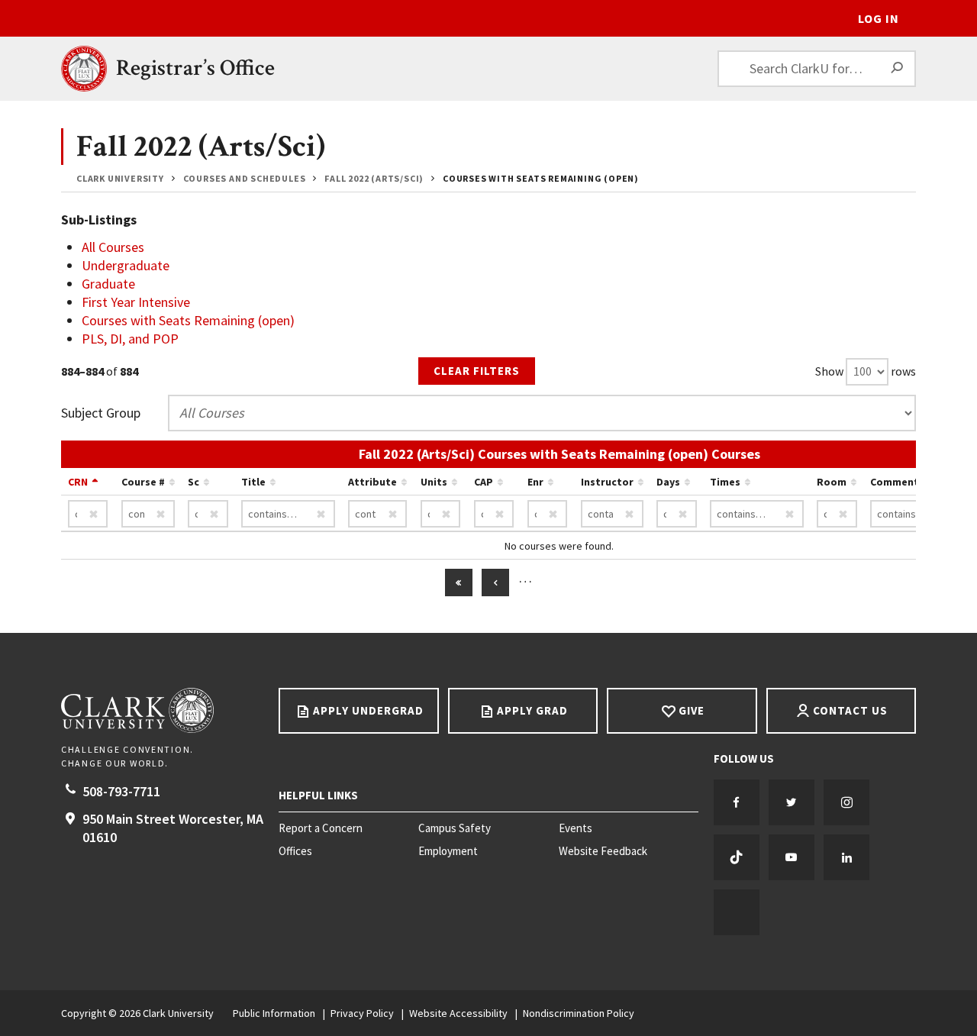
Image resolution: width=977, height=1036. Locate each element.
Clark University (120, 178)
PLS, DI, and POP (130, 338)
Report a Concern (321, 828)
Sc (193, 482)
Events (575, 828)
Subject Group (100, 412)
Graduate (108, 283)
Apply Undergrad (368, 710)
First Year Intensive (136, 302)
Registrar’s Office (195, 68)
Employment (448, 851)
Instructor (607, 482)
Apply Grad (532, 710)
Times (725, 482)
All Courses (113, 247)
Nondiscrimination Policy (578, 1013)
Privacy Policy (362, 1013)
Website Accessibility (458, 1013)
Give (692, 710)
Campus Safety (454, 828)
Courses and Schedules (244, 178)
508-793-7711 (121, 791)
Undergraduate (125, 265)
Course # (143, 482)
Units (434, 482)
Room (831, 482)
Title (253, 482)
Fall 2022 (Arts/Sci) (374, 178)
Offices (295, 851)
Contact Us (850, 710)
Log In (878, 18)
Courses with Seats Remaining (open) (188, 320)
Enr (535, 482)
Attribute (372, 482)
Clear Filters (477, 370)
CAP (483, 482)
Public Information (274, 1013)
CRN (78, 482)
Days (668, 482)
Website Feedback (603, 851)
